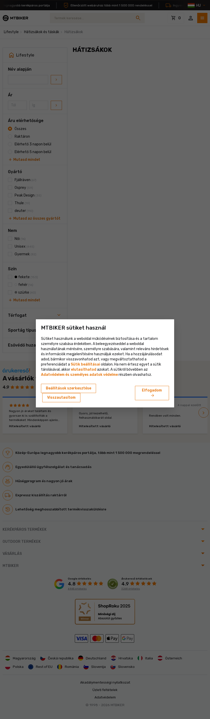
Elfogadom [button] (152, 393)
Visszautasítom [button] (61, 397)
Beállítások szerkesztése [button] (68, 388)
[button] (83, 369)
